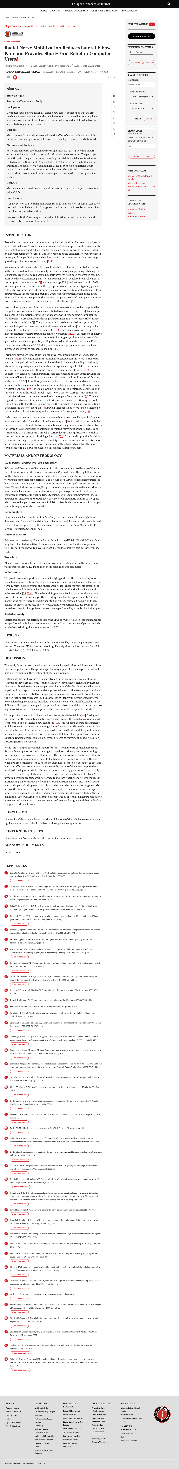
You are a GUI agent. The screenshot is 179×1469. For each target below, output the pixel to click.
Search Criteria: (138, 92)
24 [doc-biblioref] (68, 421)
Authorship (39, 1426)
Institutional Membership (44, 1436)
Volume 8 (16, 17)
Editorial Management (71, 1411)
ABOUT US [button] (55, 11)
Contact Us (40, 1463)
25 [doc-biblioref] (40, 345)
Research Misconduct (100, 1442)
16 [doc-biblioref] (78, 326)
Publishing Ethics (98, 1438)
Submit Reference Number (141, 156)
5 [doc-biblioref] (73, 301)
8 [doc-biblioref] (51, 261)
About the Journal (12, 1408)
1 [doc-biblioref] (48, 261)
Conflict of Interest (99, 1415)
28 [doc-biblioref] (89, 370)
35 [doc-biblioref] (50, 392)
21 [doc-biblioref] (69, 333)
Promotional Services (138, 216)
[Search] (169, 4)
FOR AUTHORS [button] (129, 11)
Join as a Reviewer (136, 183)
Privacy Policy (28, 1463)
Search (149, 119)
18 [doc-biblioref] (55, 330)
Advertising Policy (136, 209)
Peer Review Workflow (71, 1436)
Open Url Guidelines (13, 1426)
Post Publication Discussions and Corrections (98, 1432)
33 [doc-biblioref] (24, 381)
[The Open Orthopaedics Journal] (162, 1414)
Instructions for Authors (44, 1440)
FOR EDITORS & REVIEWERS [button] (104, 11)
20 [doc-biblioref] (58, 330)
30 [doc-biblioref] (29, 388)
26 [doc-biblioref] (55, 348)
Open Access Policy (13, 1422)
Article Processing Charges (45, 1412)
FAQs (8, 1419)
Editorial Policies (69, 1415)
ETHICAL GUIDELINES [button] (75, 11)
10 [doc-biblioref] (79, 311)
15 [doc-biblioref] (83, 311)
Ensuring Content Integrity (73, 1418)
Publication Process (70, 1440)
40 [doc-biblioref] (6, 551)
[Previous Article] (108, 77)
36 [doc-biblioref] (86, 396)
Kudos (130, 212)
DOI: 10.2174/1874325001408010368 (93, 72)
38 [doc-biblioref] (89, 411)
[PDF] (15, 77)
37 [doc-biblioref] (43, 407)
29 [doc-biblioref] (20, 381)
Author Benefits (40, 1415)
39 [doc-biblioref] (61, 436)
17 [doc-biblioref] (16, 330)
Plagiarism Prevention (100, 1425)
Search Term (134, 80)
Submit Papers (141, 36)
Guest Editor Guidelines (72, 1429)
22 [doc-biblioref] (73, 333)
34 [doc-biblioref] (46, 392)
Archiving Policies (41, 1408)
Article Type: (136, 104)
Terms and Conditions (12, 1463)
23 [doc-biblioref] (36, 345)
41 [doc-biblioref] (31, 593)
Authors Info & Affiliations (88, 65)
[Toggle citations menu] (20, 971)
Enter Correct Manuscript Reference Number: (141, 139)
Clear (138, 119)
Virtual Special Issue (71, 1432)
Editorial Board (11, 1415)
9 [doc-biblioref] (40, 282)
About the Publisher (13, 1412)
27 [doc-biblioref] (15, 358)
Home (44, 11)
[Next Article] (114, 77)
